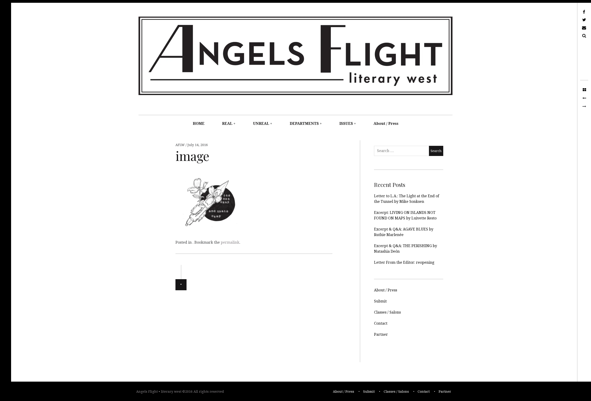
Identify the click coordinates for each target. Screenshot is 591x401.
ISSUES (346, 123)
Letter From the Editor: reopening (404, 262)
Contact (380, 323)
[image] (584, 98)
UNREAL (261, 123)
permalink (230, 242)
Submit (380, 301)
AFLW (180, 145)
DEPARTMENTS (304, 123)
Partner (381, 334)
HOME (199, 123)
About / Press (386, 123)
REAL (227, 123)
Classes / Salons (387, 312)
